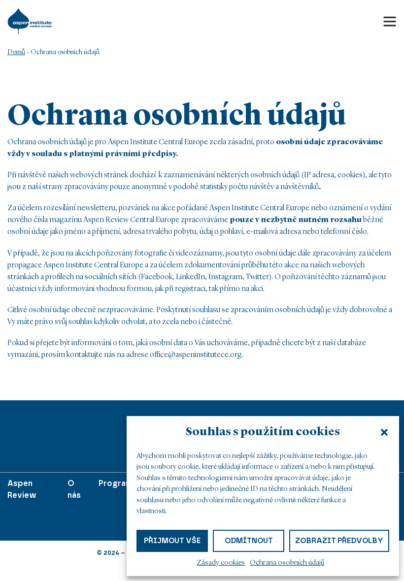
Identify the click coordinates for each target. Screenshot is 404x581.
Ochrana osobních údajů (287, 563)
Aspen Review (21, 489)
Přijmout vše (172, 540)
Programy (118, 483)
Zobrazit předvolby (339, 540)
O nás (74, 489)
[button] (384, 432)
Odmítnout (249, 540)
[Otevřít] (390, 21)
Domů (16, 52)
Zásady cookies (221, 563)
